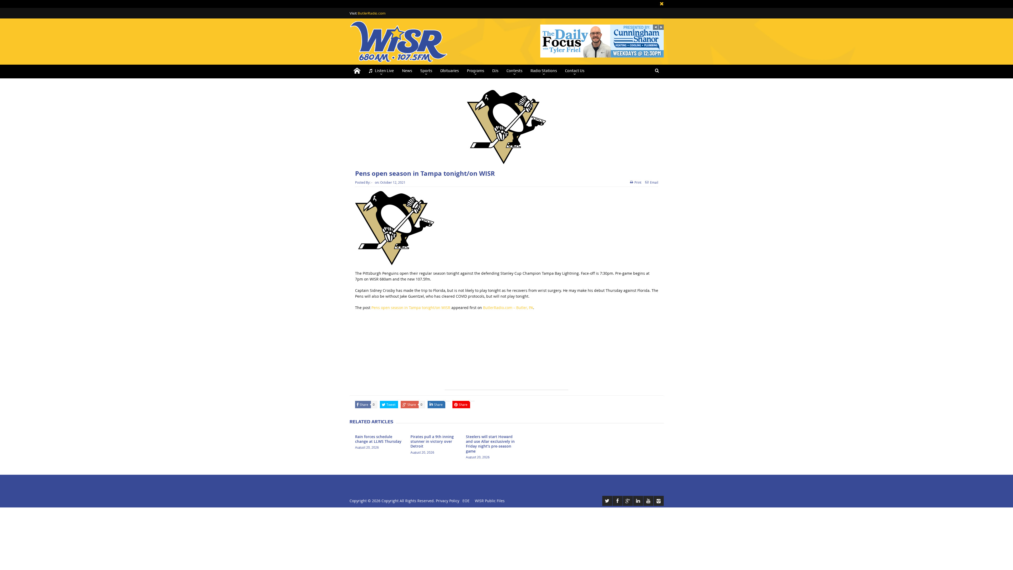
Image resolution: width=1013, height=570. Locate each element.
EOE (465, 500)
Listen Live (384, 70)
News (407, 70)
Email (654, 182)
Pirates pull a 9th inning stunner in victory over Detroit (432, 441)
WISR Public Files (490, 500)
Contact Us (574, 70)
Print (637, 182)
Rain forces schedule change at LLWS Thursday (378, 439)
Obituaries (449, 70)
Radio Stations (544, 70)
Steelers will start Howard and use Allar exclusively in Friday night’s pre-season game (490, 444)
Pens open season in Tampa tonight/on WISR (410, 307)
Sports (426, 70)
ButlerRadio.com (371, 13)
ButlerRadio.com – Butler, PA (508, 307)
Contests (514, 70)
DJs (495, 70)
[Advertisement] (506, 353)
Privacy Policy (447, 500)
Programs (475, 70)
